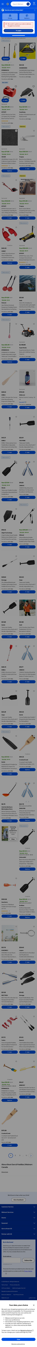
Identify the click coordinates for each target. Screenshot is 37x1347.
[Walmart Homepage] (7, 4)
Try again (18, 30)
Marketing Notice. (26, 1330)
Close (18, 1339)
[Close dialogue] (33, 1305)
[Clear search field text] (26, 4)
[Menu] (3, 4)
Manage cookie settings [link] (18, 1344)
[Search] (28, 4)
